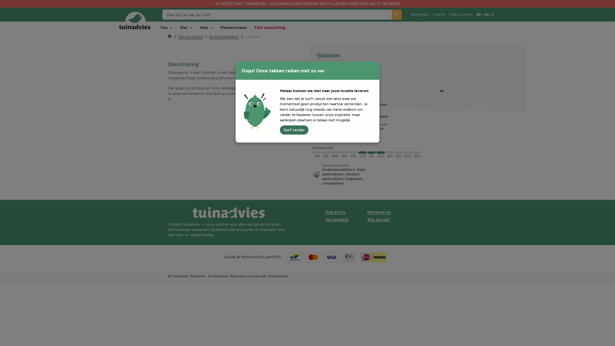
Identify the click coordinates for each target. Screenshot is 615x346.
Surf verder (294, 130)
